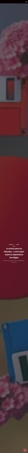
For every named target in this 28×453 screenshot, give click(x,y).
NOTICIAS (11, 244)
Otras (17, 244)
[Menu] (26, 1)
